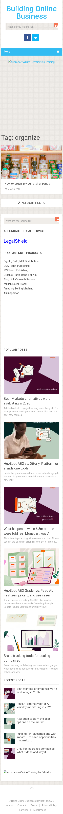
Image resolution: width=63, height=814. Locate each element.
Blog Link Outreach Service (19, 279)
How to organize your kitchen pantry (27, 183)
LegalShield (16, 241)
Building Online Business (31, 12)
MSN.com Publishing (16, 270)
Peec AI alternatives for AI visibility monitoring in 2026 (34, 705)
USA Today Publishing (17, 265)
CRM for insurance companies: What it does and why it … (36, 750)
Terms (34, 805)
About (9, 805)
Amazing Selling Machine (18, 288)
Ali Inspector (11, 293)
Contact (21, 805)
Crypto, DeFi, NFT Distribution (21, 261)
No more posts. (33, 203)
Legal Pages (39, 810)
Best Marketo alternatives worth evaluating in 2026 (37, 690)
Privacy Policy (49, 805)
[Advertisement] (31, 97)
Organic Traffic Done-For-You (20, 274)
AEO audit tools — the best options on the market (33, 720)
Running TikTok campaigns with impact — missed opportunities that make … (36, 737)
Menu (7, 51)
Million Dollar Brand (15, 284)
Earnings (23, 810)
